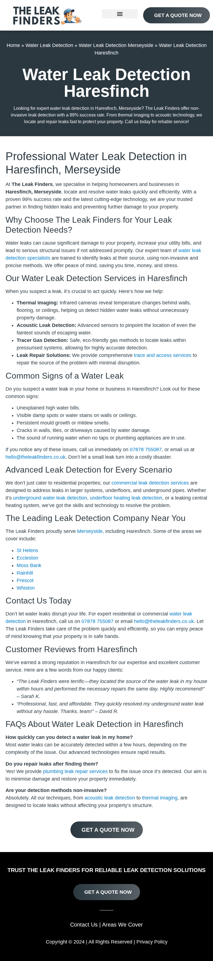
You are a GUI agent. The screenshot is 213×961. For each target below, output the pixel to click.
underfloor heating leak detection (126, 498)
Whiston (26, 588)
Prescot (25, 580)
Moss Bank (29, 565)
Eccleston (27, 558)
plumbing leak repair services (75, 771)
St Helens (27, 550)
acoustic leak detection (110, 798)
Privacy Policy (152, 942)
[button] (120, 13)
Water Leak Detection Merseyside (116, 45)
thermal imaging (160, 798)
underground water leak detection (50, 498)
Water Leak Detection (49, 45)
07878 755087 (146, 449)
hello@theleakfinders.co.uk (35, 457)
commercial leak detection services (150, 483)
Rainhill (25, 573)
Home (13, 45)
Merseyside (90, 531)
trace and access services (162, 355)
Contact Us (84, 925)
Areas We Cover (122, 925)
